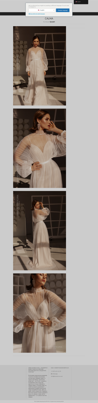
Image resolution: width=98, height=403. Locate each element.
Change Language (63, 10)
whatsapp (55, 373)
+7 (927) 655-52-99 (56, 371)
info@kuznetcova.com (57, 376)
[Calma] (39, 67)
